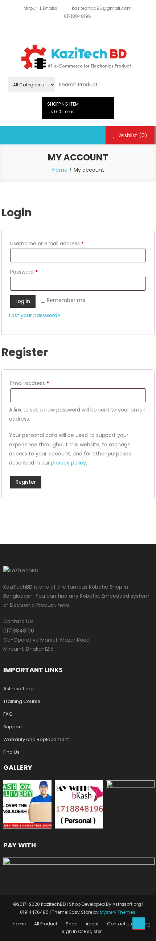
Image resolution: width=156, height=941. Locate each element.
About (92, 924)
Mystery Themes (117, 912)
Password (34, 271)
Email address (40, 383)
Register (26, 482)
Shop (71, 924)
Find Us (11, 752)
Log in (23, 301)
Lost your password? (34, 315)
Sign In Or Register (82, 931)
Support (12, 726)
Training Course (22, 701)
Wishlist (132, 135)
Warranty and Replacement (36, 739)
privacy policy (68, 462)
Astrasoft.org (18, 688)
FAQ (8, 714)
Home (19, 924)
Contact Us (119, 924)
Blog (145, 924)
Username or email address (58, 243)
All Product (45, 924)
